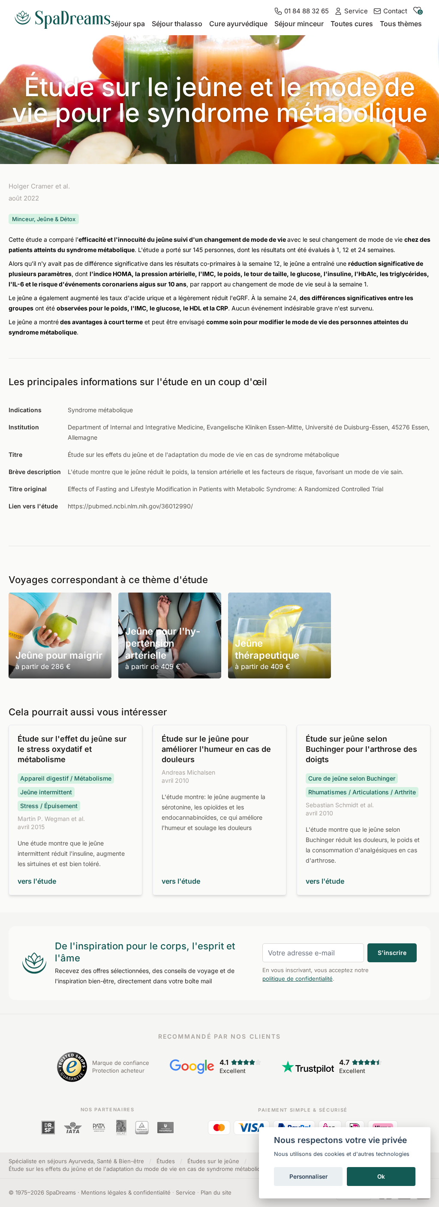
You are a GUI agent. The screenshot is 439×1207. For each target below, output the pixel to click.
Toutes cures (352, 23)
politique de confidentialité (297, 978)
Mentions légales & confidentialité (126, 1192)
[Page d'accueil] (66, 16)
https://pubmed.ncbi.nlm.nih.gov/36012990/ (130, 506)
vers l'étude (37, 881)
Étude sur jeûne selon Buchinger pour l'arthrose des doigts (361, 749)
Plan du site (216, 1192)
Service (185, 1192)
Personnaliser (308, 1176)
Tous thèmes (401, 23)
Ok (381, 1176)
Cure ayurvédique (238, 23)
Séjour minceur (299, 23)
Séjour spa (127, 23)
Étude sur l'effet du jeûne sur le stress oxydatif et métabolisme (72, 749)
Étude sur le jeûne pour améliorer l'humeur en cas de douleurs (216, 749)
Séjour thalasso (177, 23)
